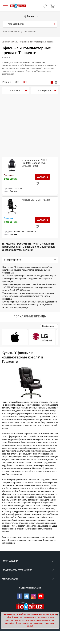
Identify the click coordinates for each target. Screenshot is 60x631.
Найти (54, 24)
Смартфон (8, 31)
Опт (17, 82)
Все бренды (48, 326)
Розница (6, 82)
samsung (18, 31)
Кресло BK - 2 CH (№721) (36, 199)
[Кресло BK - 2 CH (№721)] (12, 207)
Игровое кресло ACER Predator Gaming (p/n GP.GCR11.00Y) (34, 163)
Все (25, 82)
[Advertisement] (30, 126)
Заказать (42, 177)
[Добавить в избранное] (37, 183)
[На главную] (18, 5)
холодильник (30, 31)
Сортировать (44, 90)
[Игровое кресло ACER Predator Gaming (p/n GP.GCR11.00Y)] (12, 165)
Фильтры (15, 90)
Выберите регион (12, 260)
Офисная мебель (10, 42)
